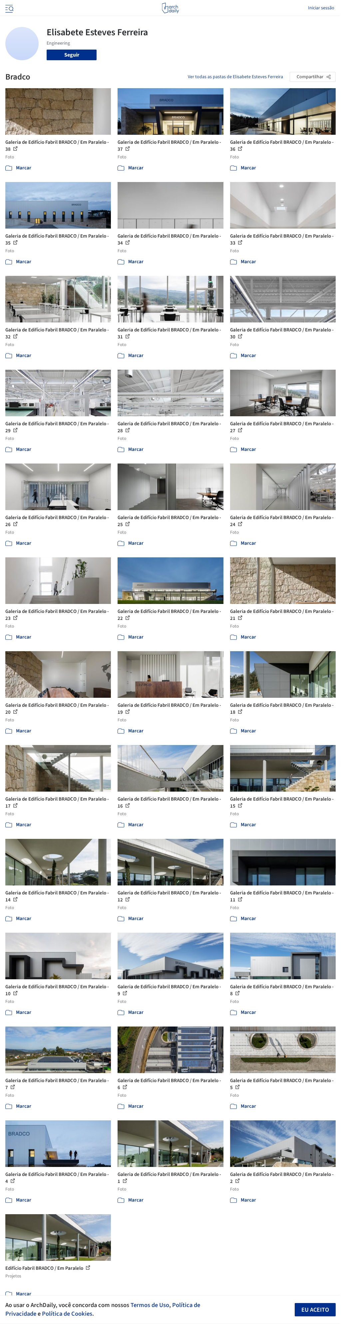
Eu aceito (315, 1310)
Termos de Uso (150, 1305)
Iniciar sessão (321, 8)
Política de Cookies (67, 1313)
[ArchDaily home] (170, 8)
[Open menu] (8, 8)
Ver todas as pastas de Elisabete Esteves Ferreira (235, 77)
